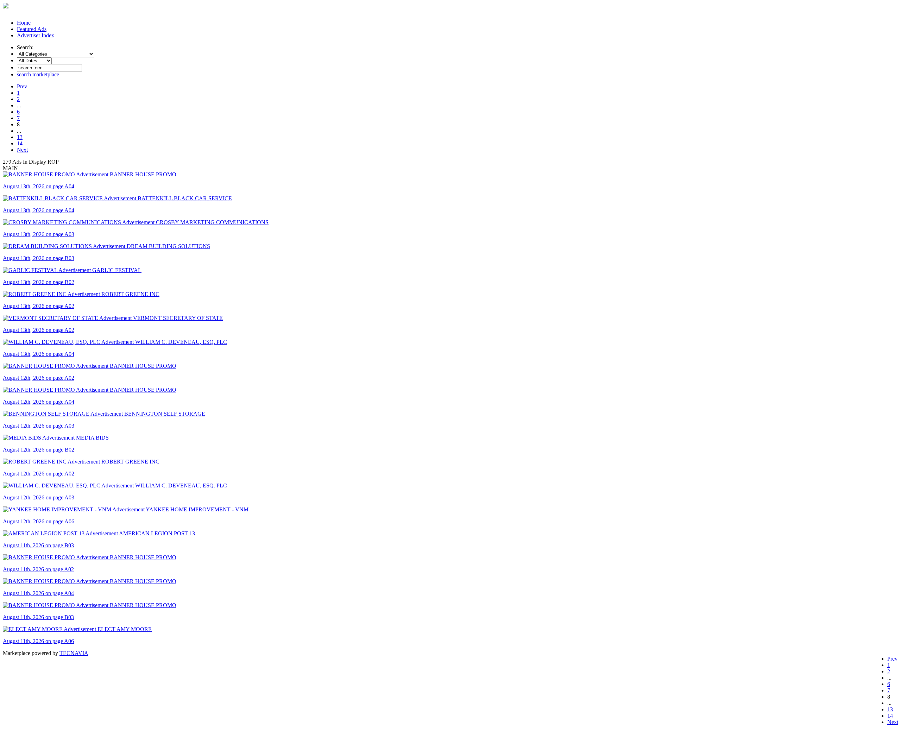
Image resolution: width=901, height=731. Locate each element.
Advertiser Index (35, 35)
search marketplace (38, 74)
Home (24, 23)
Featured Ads (31, 29)
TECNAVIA (73, 653)
